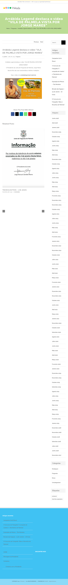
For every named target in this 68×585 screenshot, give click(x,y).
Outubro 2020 (56, 328)
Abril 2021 (55, 309)
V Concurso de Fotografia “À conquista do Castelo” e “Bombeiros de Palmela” (58, 71)
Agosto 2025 (55, 141)
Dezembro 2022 (56, 246)
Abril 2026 (55, 123)
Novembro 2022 (56, 250)
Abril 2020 (55, 355)
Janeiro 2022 (55, 287)
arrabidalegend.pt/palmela (28, 75)
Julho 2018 (55, 446)
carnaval (54, 496)
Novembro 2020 (56, 323)
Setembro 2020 (56, 332)
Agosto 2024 (55, 168)
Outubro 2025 (56, 136)
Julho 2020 (55, 341)
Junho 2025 (55, 145)
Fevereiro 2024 (56, 196)
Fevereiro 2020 (56, 364)
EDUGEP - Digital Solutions (50, 581)
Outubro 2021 (56, 300)
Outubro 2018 (56, 437)
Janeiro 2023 (55, 241)
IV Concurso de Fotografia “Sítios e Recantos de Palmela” (58, 102)
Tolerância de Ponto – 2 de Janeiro (14, 190)
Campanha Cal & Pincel (10, 520)
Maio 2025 (55, 150)
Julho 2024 (55, 173)
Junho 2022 (55, 264)
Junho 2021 (55, 305)
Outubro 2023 (56, 209)
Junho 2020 (55, 346)
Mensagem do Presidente (10, 556)
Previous (36, 42)
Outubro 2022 (56, 255)
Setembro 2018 (56, 441)
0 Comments (17, 192)
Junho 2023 (55, 223)
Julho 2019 (55, 396)
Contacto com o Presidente (13, 566)
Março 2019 (55, 414)
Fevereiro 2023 (56, 236)
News (53, 478)
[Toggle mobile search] (62, 8)
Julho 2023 (55, 218)
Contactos (6, 561)
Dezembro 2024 (56, 159)
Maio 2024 (55, 182)
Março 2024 (55, 191)
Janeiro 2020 (55, 369)
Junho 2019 (55, 400)
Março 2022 (55, 277)
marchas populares (57, 499)
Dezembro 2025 (56, 132)
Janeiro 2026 (55, 127)
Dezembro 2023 (56, 200)
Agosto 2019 (55, 391)
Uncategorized (56, 482)
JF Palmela (22, 581)
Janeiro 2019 (55, 423)
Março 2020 (55, 359)
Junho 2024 (55, 177)
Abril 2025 (55, 155)
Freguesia (18, 56)
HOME (5, 552)
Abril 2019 (55, 409)
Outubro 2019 (56, 382)
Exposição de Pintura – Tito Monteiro (13, 532)
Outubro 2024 (56, 164)
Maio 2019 (55, 405)
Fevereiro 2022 (56, 282)
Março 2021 (55, 314)
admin (5, 56)
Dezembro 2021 (56, 291)
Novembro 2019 (56, 378)
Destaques (55, 469)
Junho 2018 (55, 450)
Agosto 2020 (55, 337)
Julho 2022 (55, 259)
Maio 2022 (55, 268)
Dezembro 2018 (56, 428)
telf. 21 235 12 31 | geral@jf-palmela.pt (40, 1)
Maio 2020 (55, 350)
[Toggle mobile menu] (65, 8)
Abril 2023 (55, 232)
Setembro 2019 (56, 387)
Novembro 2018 (56, 432)
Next (41, 42)
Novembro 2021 (56, 296)
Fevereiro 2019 (56, 419)
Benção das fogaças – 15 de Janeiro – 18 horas (58, 91)
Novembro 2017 (56, 455)
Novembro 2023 (56, 205)
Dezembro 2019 (56, 373)
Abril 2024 (55, 186)
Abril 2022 (55, 273)
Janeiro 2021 (55, 318)
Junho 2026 (55, 118)
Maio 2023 (55, 227)
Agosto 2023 (55, 214)
